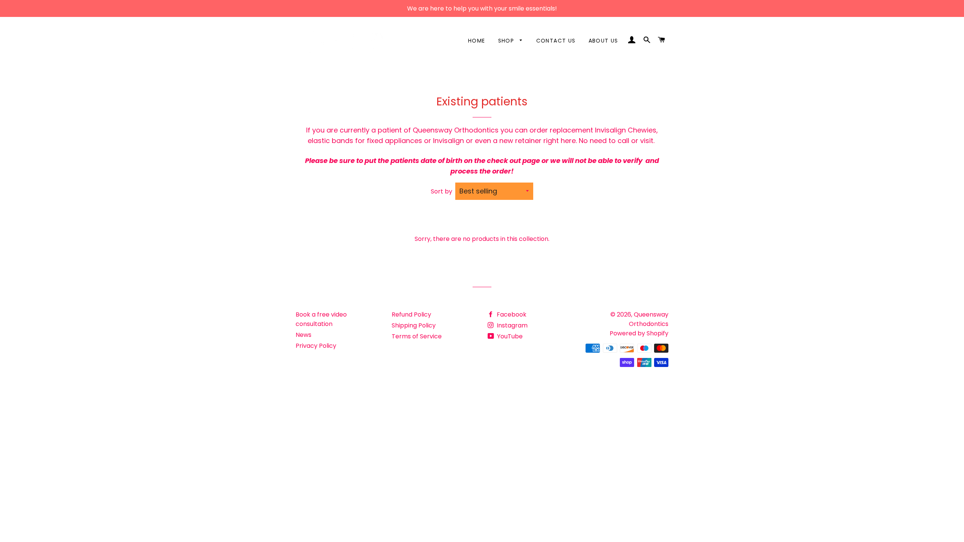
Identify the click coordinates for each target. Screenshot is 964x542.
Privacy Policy (316, 345)
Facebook (510, 314)
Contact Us (556, 40)
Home (476, 40)
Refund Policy (411, 314)
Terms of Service (417, 336)
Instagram (511, 325)
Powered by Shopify (639, 333)
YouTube (509, 336)
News (303, 334)
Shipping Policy (414, 325)
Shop (507, 40)
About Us (603, 40)
